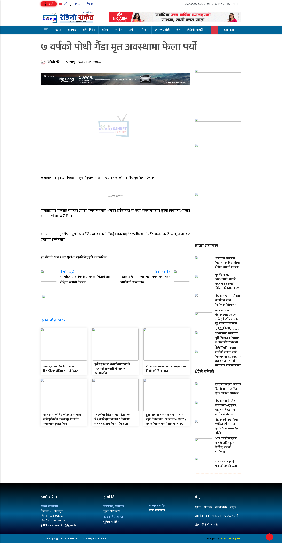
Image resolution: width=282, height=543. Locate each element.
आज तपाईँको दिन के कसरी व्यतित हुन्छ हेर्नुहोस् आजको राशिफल (226, 445)
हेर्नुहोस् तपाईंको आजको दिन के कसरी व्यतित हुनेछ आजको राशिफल (228, 389)
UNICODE (229, 30)
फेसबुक (90, 4)
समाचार (72, 29)
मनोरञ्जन (143, 29)
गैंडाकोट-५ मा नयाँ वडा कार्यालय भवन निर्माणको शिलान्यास (166, 369)
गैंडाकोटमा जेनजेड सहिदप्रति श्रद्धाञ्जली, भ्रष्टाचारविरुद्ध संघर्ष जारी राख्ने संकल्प (226, 408)
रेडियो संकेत (55, 62)
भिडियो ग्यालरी (195, 29)
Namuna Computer (231, 538)
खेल (178, 29)
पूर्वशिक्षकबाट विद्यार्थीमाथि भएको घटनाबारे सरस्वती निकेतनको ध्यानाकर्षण (112, 369)
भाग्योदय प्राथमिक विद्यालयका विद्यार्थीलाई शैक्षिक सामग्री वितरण (61, 369)
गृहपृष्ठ (58, 29)
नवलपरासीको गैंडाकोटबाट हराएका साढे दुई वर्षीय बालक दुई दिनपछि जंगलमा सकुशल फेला (62, 419)
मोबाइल (76, 4)
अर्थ (131, 29)
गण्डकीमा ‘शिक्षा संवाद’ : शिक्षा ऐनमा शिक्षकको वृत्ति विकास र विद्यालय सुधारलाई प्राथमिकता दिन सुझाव (113, 419)
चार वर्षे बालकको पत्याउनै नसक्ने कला (226, 464)
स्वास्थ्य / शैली (162, 29)
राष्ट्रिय (105, 29)
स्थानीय (118, 29)
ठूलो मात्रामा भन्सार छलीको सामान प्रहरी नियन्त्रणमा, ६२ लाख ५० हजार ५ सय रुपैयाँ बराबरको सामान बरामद (166, 419)
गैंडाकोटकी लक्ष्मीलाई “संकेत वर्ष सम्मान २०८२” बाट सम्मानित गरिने (226, 426)
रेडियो (51, 4)
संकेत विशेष (89, 29)
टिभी (65, 4)
